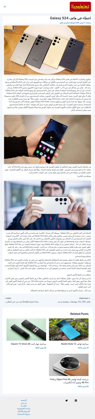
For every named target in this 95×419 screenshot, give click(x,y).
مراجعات (88, 23)
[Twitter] (66, 400)
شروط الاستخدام (23, 414)
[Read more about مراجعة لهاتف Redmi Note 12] (69, 329)
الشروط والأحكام (24, 411)
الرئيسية (24, 400)
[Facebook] (76, 400)
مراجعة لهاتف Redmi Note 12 (75, 344)
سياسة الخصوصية (23, 408)
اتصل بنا (24, 406)
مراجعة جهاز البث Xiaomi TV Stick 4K (28, 344)
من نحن (24, 403)
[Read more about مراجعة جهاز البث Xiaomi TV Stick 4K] (26, 329)
